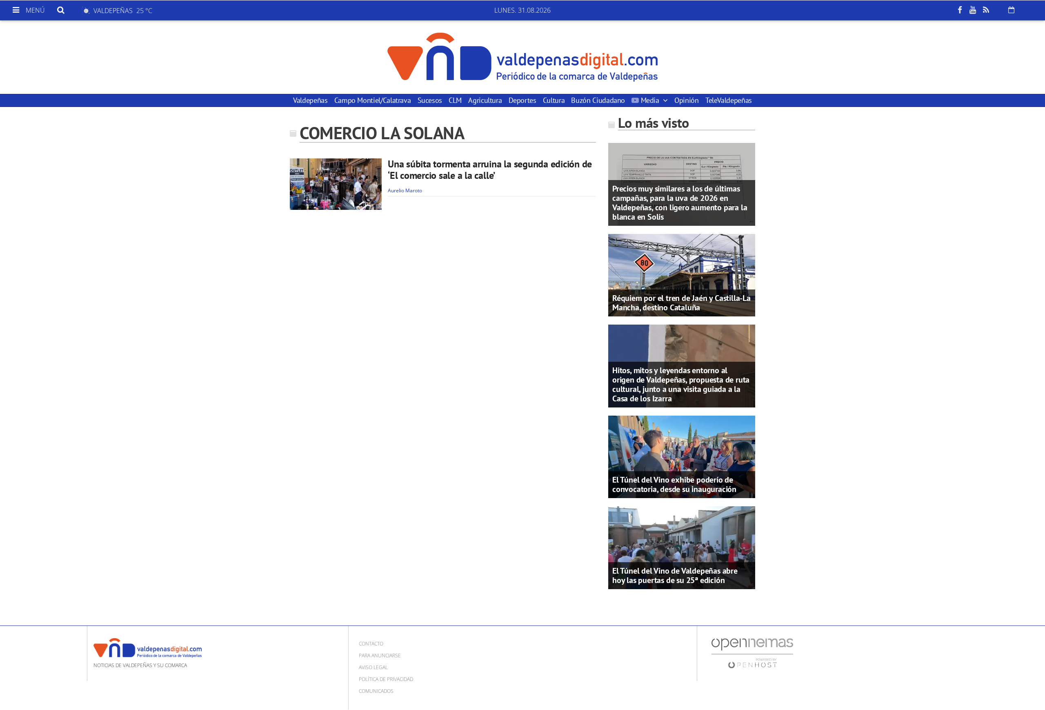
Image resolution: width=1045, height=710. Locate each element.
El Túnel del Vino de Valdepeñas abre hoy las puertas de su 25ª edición (675, 575)
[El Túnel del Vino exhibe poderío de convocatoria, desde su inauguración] (681, 456)
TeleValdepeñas (728, 100)
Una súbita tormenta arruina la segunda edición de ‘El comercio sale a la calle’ (490, 170)
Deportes (522, 100)
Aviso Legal (373, 667)
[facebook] (959, 10)
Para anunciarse (380, 655)
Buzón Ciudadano (598, 100)
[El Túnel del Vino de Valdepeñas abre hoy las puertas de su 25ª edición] (681, 547)
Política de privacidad (386, 679)
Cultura (554, 100)
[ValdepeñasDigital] (522, 57)
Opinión (686, 100)
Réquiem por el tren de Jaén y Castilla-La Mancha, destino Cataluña (681, 303)
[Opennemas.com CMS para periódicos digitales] (752, 652)
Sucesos (430, 100)
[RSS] (985, 10)
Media (650, 100)
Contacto (371, 643)
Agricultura (485, 100)
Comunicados (376, 691)
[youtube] (972, 10)
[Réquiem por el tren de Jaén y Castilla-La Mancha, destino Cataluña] (681, 274)
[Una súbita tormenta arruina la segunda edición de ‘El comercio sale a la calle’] (336, 184)
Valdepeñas (310, 100)
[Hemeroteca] (1011, 9)
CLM (455, 100)
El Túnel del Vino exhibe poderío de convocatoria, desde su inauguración (674, 484)
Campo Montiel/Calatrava (372, 100)
